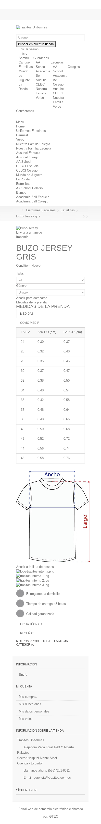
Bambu (21, 192)
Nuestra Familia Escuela (33, 148)
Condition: (23, 265)
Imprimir (22, 237)
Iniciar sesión (28, 49)
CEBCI (41, 84)
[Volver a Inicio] (17, 210)
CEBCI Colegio (27, 170)
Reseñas (27, 633)
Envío (23, 674)
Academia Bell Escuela (32, 197)
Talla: (20, 273)
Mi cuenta (24, 686)
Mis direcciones (30, 704)
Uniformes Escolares (31, 131)
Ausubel (41, 80)
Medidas (27, 313)
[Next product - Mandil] (83, 216)
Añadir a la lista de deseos (35, 567)
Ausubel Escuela (28, 153)
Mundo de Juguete (29, 175)
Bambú (24, 58)
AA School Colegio (29, 188)
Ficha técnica (31, 624)
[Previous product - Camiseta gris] (80, 216)
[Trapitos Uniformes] (50, 27)
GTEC (53, 816)
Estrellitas (26, 67)
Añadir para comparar (31, 298)
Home (20, 126)
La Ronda (23, 179)
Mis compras (28, 697)
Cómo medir (29, 323)
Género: (22, 285)
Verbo (40, 98)
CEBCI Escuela (27, 166)
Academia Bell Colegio (32, 201)
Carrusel (24, 62)
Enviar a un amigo (29, 232)
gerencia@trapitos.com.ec (52, 777)
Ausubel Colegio (27, 157)
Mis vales (26, 719)
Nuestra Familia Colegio (33, 144)
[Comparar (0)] (81, 16)
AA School (23, 161)
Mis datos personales (34, 711)
